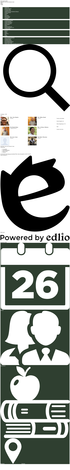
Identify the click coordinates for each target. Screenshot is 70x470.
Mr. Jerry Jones (14, 137)
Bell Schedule (7, 24)
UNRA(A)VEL (7, 28)
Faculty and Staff (8, 12)
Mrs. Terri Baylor (14, 117)
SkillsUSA (7, 33)
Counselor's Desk (8, 10)
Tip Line (4, 152)
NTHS (6, 35)
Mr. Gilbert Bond (42, 117)
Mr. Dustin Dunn (14, 127)
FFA (5, 34)
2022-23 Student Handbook (9, 37)
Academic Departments (9, 20)
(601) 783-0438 (21, 154)
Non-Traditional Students (9, 41)
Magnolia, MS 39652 (11, 154)
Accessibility (5, 149)
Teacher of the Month (8, 22)
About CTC (7, 7)
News (6, 14)
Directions (6, 18)
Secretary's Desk (8, 9)
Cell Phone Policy (8, 39)
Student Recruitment (8, 40)
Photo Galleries (7, 16)
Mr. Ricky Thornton (42, 137)
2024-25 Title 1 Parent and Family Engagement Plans (14, 43)
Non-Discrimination (6, 150)
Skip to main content (4, 0)
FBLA (6, 31)
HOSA (6, 32)
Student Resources (8, 38)
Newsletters (7, 15)
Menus (6, 25)
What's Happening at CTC (9, 27)
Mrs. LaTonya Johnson (43, 127)
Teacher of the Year (8, 23)
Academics (2, 114)
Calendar (6, 13)
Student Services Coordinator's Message (12, 11)
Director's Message (8, 8)
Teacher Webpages (8, 21)
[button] (6, 6)
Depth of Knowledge (8, 42)
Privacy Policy (5, 151)
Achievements (7, 17)
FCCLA (6, 30)
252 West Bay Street (3, 154)
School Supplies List (8, 26)
